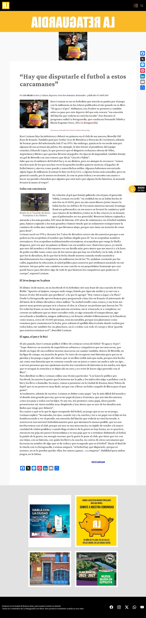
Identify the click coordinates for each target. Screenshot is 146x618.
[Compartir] (142, 87)
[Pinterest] (142, 70)
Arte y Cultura (41, 95)
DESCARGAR (98, 462)
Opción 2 (138, 194)
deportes (53, 95)
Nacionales (81, 95)
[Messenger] (142, 65)
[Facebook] (142, 53)
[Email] (142, 82)
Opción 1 (138, 193)
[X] (142, 59)
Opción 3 (138, 195)
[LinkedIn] (142, 76)
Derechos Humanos (66, 95)
